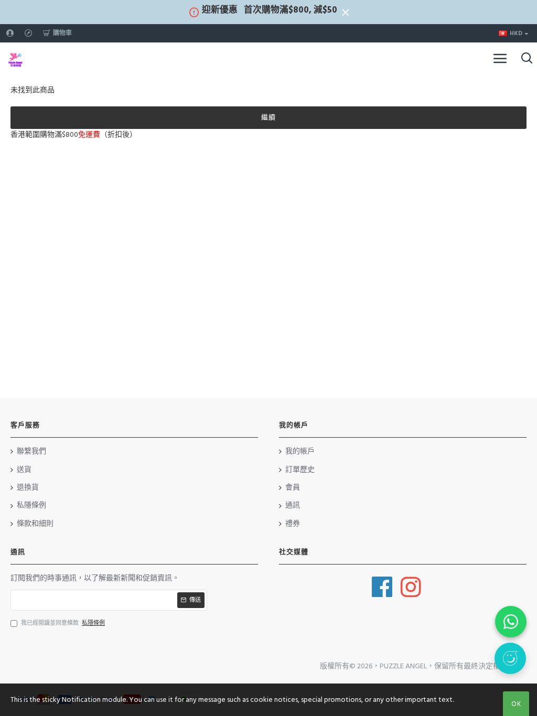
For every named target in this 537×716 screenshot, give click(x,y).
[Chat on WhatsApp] (511, 621)
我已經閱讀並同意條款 (63, 623)
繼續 (268, 117)
